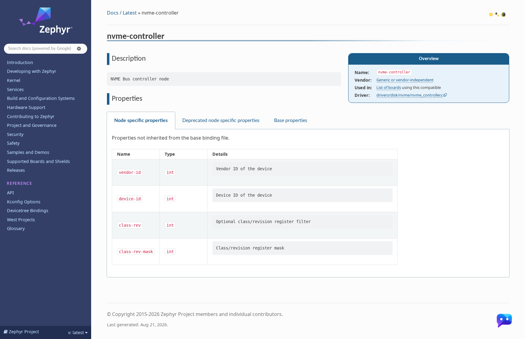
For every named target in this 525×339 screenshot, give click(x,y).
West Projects (21, 219)
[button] (79, 48)
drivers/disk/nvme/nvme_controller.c (409, 95)
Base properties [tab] (290, 120)
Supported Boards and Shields (38, 161)
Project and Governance (32, 125)
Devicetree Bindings (27, 210)
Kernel (13, 80)
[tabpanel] (308, 203)
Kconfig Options (23, 202)
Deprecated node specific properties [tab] (220, 120)
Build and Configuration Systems (41, 98)
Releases (16, 170)
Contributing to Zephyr (30, 116)
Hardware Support (26, 107)
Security (15, 134)
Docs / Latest (122, 12)
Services (15, 89)
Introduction (20, 62)
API (10, 192)
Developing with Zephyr (31, 71)
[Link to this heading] (168, 37)
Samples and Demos (28, 152)
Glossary (16, 228)
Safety (13, 143)
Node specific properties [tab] (141, 120)
